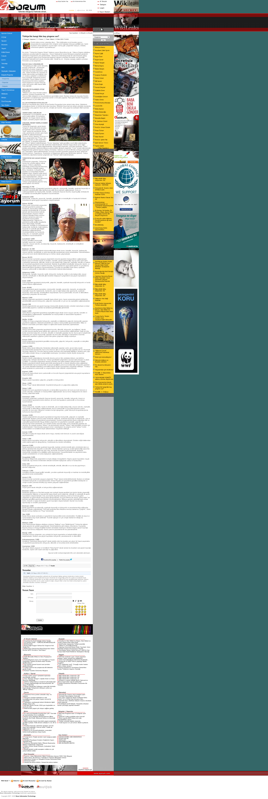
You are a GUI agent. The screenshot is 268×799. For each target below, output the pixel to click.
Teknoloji (4, 63)
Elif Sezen (98, 81)
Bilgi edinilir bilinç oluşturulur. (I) (69, 678)
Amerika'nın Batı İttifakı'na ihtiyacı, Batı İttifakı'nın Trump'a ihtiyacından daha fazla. (74, 641)
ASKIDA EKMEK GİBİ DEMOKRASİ (70, 737)
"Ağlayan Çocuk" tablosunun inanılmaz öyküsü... (102, 352)
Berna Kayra (99, 66)
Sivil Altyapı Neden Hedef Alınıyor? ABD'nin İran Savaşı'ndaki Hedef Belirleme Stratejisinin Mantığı (73, 650)
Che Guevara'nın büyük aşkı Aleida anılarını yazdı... (104, 383)
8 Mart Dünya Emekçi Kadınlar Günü (102, 193)
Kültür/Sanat (5, 52)
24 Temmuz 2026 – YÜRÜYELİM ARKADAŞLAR (39, 642)
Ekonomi (4, 44)
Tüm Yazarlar (103, 148)
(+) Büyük (82, 33)
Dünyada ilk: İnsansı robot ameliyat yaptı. (72, 694)
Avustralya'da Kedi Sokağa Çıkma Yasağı (37, 641)
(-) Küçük (89, 33)
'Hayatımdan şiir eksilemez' (104, 370)
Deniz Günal (99, 78)
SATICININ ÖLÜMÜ (65, 741)
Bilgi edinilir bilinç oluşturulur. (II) (69, 677)
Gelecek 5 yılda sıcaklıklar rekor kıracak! (72, 716)
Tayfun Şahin (99, 146)
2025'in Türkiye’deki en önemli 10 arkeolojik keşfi (39, 682)
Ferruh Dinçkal (100, 87)
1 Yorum (40, 39)
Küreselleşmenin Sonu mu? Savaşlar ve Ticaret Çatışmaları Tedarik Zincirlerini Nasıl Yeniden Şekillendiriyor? (39, 661)
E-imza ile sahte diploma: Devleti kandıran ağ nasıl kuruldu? (103, 220)
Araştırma (32, 39)
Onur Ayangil (99, 124)
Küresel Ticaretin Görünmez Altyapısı (36, 670)
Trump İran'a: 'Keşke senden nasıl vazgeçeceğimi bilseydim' (103, 317)
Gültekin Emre (100, 90)
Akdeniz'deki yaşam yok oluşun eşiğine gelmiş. (39, 708)
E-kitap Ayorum (6, 157)
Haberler (16, 781)
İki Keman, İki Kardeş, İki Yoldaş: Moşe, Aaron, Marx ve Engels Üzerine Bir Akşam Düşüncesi (104, 213)
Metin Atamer (99, 109)
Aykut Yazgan (99, 63)
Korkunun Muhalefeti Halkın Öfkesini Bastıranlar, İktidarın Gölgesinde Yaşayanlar (39, 743)
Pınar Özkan (99, 130)
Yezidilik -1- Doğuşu (101, 392)
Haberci (52, 39)
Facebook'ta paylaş (49, 560)
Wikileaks (4, 94)
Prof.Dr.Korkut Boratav (102, 103)
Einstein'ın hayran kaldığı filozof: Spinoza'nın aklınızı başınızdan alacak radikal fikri (72, 681)
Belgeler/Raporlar (7, 75)
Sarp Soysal (99, 136)
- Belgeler (4, 86)
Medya (3, 97)
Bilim (2, 67)
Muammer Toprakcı (101, 115)
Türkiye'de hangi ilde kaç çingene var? (103, 388)
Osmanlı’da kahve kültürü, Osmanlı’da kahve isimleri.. (41, 762)
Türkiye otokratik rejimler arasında (69, 721)
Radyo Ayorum (6, 181)
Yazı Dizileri (5, 105)
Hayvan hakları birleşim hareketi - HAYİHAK (103, 184)
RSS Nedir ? (5, 781)
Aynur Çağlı (99, 53)
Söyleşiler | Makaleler (8, 71)
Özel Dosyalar (6, 101)
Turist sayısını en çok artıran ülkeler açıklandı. (73, 722)
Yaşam (3, 48)
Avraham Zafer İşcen (102, 50)
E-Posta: (31, 597)
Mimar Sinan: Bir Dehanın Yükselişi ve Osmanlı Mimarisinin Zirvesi (45, 757)
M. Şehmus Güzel (101, 121)
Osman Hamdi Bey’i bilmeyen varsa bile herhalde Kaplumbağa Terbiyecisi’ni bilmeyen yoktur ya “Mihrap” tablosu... (39, 688)
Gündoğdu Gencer (101, 96)
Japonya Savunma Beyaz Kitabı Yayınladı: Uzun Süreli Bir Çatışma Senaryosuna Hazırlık (73, 647)
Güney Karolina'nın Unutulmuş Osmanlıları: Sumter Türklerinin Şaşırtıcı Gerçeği (72, 668)
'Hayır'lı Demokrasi (7, 90)
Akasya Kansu (100, 47)
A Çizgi (3, 37)
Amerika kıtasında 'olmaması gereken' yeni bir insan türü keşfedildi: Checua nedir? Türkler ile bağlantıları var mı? (38, 727)
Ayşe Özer (98, 56)
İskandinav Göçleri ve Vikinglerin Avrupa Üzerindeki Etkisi (42, 759)
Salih (28, 573)
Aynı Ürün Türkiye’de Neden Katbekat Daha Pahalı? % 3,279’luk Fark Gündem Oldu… (72, 698)
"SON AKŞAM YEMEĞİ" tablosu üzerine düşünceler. (104, 378)
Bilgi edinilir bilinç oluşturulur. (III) (69, 675)
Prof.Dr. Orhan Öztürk (102, 127)
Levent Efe (98, 106)
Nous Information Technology (26, 796)
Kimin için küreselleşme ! (103, 357)
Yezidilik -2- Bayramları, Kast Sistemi (103, 373)
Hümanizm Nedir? (29, 760)
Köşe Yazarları (6, 122)
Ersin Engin (99, 84)
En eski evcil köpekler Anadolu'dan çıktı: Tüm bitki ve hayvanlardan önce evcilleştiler (39, 714)
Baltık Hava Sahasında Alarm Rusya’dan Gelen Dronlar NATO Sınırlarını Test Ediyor (39, 649)
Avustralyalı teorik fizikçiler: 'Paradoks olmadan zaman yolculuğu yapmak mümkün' (73, 704)
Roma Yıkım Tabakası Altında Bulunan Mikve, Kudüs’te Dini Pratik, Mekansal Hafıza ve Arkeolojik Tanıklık (39, 718)
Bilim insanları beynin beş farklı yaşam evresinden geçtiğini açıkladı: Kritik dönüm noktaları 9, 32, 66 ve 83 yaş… (39, 722)
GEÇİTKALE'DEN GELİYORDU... (101, 229)
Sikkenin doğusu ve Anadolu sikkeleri (101, 361)
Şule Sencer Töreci (101, 143)
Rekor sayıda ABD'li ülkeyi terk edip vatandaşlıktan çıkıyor (69, 718)
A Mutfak (4, 139)
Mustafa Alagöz (100, 118)
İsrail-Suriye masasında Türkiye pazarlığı (72, 644)
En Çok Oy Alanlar (45, 781)
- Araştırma (5, 79)
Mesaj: (31, 601)
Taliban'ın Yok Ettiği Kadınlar (68, 645)
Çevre (3, 60)
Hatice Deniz (99, 100)
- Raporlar (4, 82)
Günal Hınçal (99, 93)
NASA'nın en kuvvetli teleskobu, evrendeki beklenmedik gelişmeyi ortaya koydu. (37, 731)
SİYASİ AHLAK (64, 738)
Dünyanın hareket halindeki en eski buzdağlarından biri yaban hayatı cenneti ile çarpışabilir (37, 699)
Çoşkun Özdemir (101, 75)
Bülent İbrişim (99, 69)
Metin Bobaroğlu (100, 112)
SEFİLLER (62, 740)
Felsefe (3, 56)
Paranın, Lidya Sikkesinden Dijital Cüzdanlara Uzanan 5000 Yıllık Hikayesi (48, 756)
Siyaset (3, 41)
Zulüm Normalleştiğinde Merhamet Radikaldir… (74, 660)
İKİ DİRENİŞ (99, 225)
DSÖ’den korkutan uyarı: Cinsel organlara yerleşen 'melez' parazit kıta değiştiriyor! (71, 657)
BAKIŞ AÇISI (28, 644)
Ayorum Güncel (6, 33)
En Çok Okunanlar (29, 781)
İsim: (32, 594)
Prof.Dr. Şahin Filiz (101, 140)
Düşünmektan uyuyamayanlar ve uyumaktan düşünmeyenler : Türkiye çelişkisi (104, 204)
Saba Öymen (99, 133)
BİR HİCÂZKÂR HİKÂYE (67, 743)
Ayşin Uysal (99, 59)
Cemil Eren (98, 72)
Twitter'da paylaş (64, 560)
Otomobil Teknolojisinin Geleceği (69, 696)
